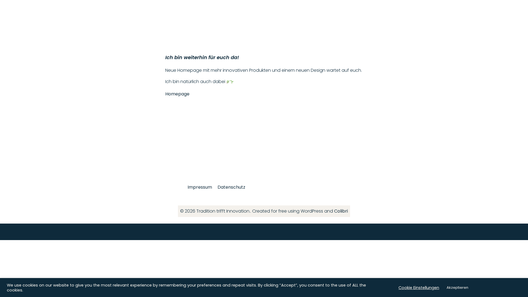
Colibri (341, 211)
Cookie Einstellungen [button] (418, 287)
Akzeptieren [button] (457, 287)
